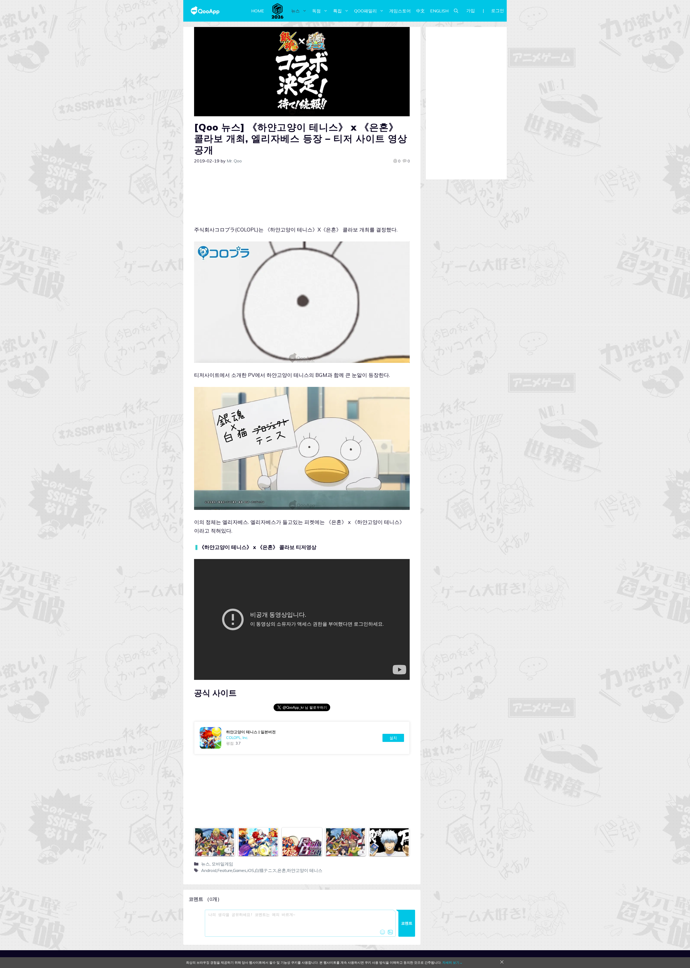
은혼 (281, 870)
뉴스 (295, 10)
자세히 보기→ (452, 962)
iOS (250, 870)
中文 (420, 10)
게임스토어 (400, 10)
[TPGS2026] (277, 11)
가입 (470, 10)
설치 (393, 737)
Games (239, 870)
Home (257, 10)
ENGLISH (439, 10)
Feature (224, 870)
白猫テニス (266, 870)
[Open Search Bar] (456, 11)
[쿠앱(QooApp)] (205, 11)
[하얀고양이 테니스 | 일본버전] (301, 738)
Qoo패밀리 (365, 10)
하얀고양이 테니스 (304, 870)
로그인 (497, 10)
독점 (316, 10)
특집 (337, 10)
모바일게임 (222, 864)
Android (208, 870)
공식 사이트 (215, 693)
